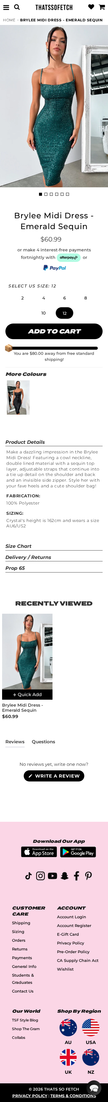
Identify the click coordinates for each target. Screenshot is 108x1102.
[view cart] (101, 7)
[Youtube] (52, 877)
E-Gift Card (68, 934)
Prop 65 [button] (15, 568)
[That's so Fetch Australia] (68, 1027)
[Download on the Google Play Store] (78, 856)
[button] (23, 298)
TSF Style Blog (25, 1020)
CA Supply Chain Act (77, 960)
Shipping (21, 923)
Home (9, 20)
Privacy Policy (70, 943)
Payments (22, 958)
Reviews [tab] (15, 742)
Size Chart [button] (18, 546)
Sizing (18, 931)
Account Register (74, 925)
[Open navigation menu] (6, 7)
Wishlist (65, 969)
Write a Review (59, 777)
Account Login (71, 917)
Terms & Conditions (73, 1096)
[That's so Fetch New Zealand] (91, 1057)
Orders (19, 940)
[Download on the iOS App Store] (39, 855)
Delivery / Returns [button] (28, 557)
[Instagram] (40, 877)
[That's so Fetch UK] (68, 1057)
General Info (24, 966)
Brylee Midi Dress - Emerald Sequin (61, 20)
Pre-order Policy (73, 952)
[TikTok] (28, 877)
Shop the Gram (26, 1029)
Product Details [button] (25, 442)
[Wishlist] (91, 7)
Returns (20, 949)
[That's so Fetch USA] (91, 1027)
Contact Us (23, 991)
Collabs (18, 1037)
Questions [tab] (43, 742)
